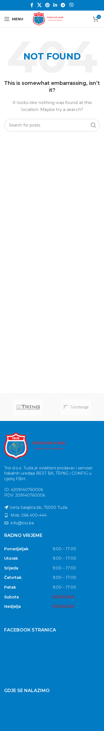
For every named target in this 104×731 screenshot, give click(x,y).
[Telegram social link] (63, 5)
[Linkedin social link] (55, 5)
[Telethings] (76, 407)
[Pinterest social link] (47, 5)
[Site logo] (52, 18)
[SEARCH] (93, 125)
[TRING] (28, 407)
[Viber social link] (71, 5)
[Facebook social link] (32, 5)
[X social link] (39, 5)
